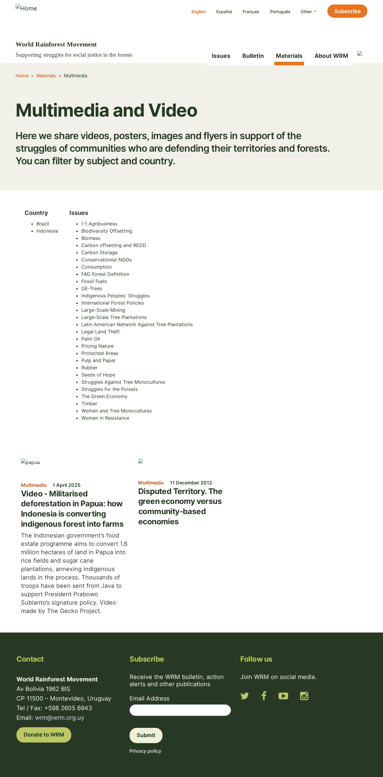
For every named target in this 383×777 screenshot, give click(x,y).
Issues (221, 55)
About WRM (331, 55)
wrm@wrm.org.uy (59, 717)
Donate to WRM (44, 734)
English (199, 11)
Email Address (149, 698)
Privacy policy (145, 751)
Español (224, 11)
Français (251, 11)
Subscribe (348, 11)
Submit (146, 735)
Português (280, 11)
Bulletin (253, 55)
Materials (289, 55)
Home (22, 76)
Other (307, 11)
